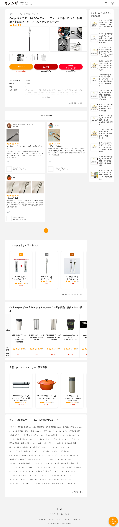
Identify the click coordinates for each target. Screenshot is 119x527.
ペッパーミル (25, 455)
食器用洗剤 (36, 447)
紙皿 (74, 443)
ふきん (30, 439)
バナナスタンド (14, 455)
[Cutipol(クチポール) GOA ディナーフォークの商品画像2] (70, 39)
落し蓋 (19, 439)
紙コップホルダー (21, 459)
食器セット (71, 483)
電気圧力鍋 (27, 427)
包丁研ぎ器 (72, 431)
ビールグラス (43, 475)
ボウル (33, 455)
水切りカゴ (42, 443)
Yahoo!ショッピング (71, 67)
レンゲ (48, 483)
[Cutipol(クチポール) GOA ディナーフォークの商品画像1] (29, 39)
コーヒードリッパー (16, 451)
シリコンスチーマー (74, 435)
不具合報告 (76, 519)
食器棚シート (26, 447)
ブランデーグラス (67, 475)
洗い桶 (69, 443)
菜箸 (53, 483)
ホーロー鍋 (13, 431)
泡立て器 (72, 467)
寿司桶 (11, 459)
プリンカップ (40, 467)
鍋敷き (19, 447)
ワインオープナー (53, 455)
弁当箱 (71, 463)
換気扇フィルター (31, 443)
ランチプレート (26, 483)
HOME (59, 508)
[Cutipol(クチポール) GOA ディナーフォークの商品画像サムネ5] (43, 57)
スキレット (39, 431)
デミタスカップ (14, 475)
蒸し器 (57, 463)
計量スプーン (49, 471)
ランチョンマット (65, 439)
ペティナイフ (62, 431)
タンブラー (74, 471)
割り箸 (17, 443)
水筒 (76, 463)
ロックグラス (13, 479)
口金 (66, 467)
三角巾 (11, 443)
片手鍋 (47, 427)
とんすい (63, 483)
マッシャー (62, 435)
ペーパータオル (39, 439)
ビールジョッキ (54, 475)
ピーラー (18, 435)
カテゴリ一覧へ (77, 492)
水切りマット (51, 443)
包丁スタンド (73, 455)
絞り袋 (78, 467)
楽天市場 (46, 67)
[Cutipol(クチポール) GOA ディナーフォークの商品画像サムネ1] (12, 57)
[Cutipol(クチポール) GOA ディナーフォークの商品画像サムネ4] (35, 57)
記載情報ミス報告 (77, 103)
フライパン (13, 427)
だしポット (47, 451)
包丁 (45, 431)
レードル (40, 435)
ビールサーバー (36, 451)
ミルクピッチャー (53, 479)
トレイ (67, 471)
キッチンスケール (15, 471)
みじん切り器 (52, 435)
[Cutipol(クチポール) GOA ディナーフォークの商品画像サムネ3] (28, 57)
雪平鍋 (20, 431)
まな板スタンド (66, 451)
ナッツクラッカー (37, 463)
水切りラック (61, 443)
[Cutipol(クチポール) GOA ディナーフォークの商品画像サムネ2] (20, 57)
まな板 (11, 435)
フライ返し (26, 435)
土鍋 (34, 427)
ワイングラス (24, 479)
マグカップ (25, 475)
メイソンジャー (14, 483)
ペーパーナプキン (51, 439)
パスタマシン (49, 463)
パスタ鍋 (78, 427)
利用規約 (51, 519)
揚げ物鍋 (66, 427)
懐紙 (22, 443)
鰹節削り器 (64, 463)
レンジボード (41, 455)
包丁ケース (64, 455)
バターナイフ (52, 431)
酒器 (57, 483)
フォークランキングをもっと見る (71, 294)
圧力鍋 (20, 427)
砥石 (78, 431)
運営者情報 (42, 519)
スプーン (58, 471)
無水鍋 (59, 427)
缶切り (30, 459)
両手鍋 (53, 427)
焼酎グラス (33, 479)
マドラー (68, 479)
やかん (43, 447)
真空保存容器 (25, 463)
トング (33, 435)
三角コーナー (76, 439)
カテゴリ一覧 (54, 514)
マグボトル (33, 475)
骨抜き (24, 439)
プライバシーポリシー (63, 519)
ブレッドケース (14, 463)
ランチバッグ (30, 467)
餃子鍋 (72, 427)
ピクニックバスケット (17, 467)
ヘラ (45, 435)
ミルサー (12, 439)
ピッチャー (42, 479)
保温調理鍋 (40, 427)
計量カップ (39, 471)
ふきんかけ (55, 451)
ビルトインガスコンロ (41, 459)
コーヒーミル (64, 447)
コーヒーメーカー (53, 447)
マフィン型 (60, 467)
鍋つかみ (12, 447)
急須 (62, 479)
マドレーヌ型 (50, 467)
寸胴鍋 (26, 431)
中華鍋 (32, 431)
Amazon (21, 67)
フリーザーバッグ (67, 459)
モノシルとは (65, 514)
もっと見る (46, 97)
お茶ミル (27, 451)
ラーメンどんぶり (39, 483)
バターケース (54, 459)
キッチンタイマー (29, 471)
